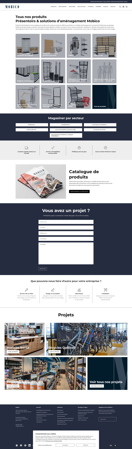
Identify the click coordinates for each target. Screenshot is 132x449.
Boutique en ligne (82, 407)
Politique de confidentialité (53, 441)
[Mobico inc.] (12, 6)
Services (38, 407)
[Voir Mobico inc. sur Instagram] (17, 445)
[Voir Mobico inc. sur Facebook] (21, 445)
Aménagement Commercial (43, 410)
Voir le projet (13, 351)
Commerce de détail (62, 414)
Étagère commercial (83, 418)
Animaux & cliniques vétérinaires (65, 418)
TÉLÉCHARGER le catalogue (79, 191)
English (125, 1)
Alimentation (60, 412)
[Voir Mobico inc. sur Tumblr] (29, 445)
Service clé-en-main (41, 420)
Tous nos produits (82, 420)
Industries (59, 407)
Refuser (85, 445)
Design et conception (41, 412)
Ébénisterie (39, 418)
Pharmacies (60, 410)
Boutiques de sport (62, 424)
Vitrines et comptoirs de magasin (86, 410)
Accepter (65, 445)
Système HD (81, 415)
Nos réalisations (97, 386)
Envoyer (43, 268)
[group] (66, 1)
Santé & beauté (61, 416)
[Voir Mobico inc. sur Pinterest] (25, 445)
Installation (39, 422)
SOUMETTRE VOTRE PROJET (96, 1)
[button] (63, 6)
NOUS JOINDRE (106, 1)
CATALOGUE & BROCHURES (117, 1)
